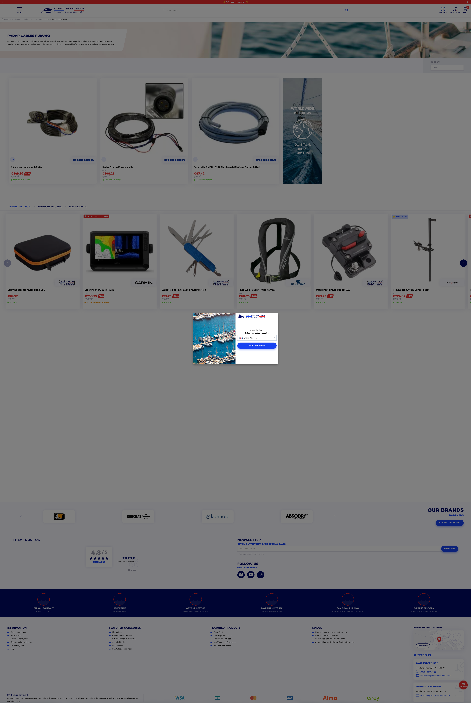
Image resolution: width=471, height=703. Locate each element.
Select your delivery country (257, 333)
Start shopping (257, 345)
